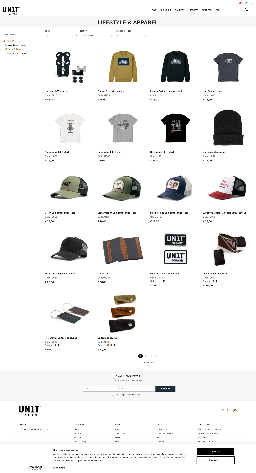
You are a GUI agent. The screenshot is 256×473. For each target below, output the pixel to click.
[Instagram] (228, 411)
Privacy (77, 437)
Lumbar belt (104, 273)
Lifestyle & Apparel (14, 49)
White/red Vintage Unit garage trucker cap (224, 212)
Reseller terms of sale (208, 433)
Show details (59, 468)
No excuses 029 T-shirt (57, 152)
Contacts (161, 441)
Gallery (180, 10)
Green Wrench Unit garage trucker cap (117, 212)
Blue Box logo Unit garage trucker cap (169, 212)
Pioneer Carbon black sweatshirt (167, 91)
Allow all (216, 451)
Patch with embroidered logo (165, 273)
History (193, 10)
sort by (83, 31)
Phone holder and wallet (215, 273)
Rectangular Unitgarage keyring (61, 337)
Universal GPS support (56, 91)
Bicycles (165, 10)
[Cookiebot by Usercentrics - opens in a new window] (35, 468)
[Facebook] (222, 411)
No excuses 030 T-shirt (110, 152)
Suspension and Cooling (16, 53)
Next (153, 356)
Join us (166, 388)
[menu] (252, 10)
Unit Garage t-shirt (212, 91)
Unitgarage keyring (107, 337)
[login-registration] (246, 2)
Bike (154, 10)
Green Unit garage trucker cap (60, 212)
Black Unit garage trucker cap (60, 273)
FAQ (158, 437)
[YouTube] (234, 411)
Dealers (206, 10)
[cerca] (241, 10)
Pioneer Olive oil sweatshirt (111, 91)
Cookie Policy (80, 441)
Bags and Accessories (15, 45)
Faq (217, 10)
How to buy (162, 429)
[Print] (85, 49)
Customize (214, 460)
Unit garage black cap (214, 152)
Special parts (9, 41)
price (47, 31)
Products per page (124, 31)
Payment (202, 437)
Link (141, 394)
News (118, 441)
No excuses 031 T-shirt (162, 152)
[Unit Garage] (30, 411)
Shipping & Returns (207, 441)
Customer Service (165, 433)
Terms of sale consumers (209, 429)
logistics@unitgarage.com (36, 429)
